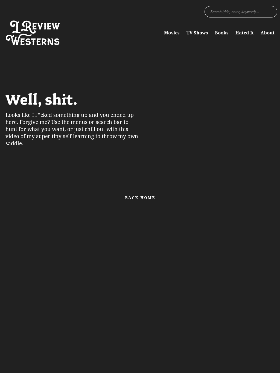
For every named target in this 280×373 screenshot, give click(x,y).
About (268, 32)
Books (222, 32)
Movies (172, 32)
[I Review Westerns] (32, 42)
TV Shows (197, 32)
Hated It (244, 32)
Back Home (140, 198)
